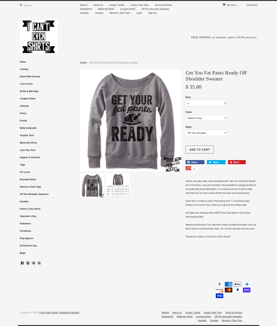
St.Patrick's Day (28, 245)
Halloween (25, 223)
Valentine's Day (28, 216)
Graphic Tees (27, 135)
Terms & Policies (163, 4)
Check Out (251, 4)
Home (23, 61)
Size (188, 97)
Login (139, 12)
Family (23, 120)
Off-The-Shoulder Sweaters (155, 8)
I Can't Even (26, 83)
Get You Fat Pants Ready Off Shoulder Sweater (114, 62)
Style (188, 127)
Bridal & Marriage (29, 91)
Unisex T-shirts (116, 4)
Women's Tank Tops (120, 12)
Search (83, 4)
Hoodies (84, 12)
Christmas (25, 230)
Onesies (99, 12)
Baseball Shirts (28, 179)
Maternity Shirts (106, 8)
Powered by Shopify (69, 312)
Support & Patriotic (30, 157)
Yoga (22, 164)
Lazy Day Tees (27, 150)
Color (189, 112)
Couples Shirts (127, 8)
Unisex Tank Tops (140, 4)
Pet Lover (25, 172)
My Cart (232, 4)
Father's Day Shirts (30, 208)
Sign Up (152, 12)
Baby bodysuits (28, 128)
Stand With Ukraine (30, 76)
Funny (23, 113)
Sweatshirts (86, 8)
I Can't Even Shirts (48, 312)
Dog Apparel (26, 238)
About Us (98, 4)
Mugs (23, 253)
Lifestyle (24, 105)
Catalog (24, 69)
